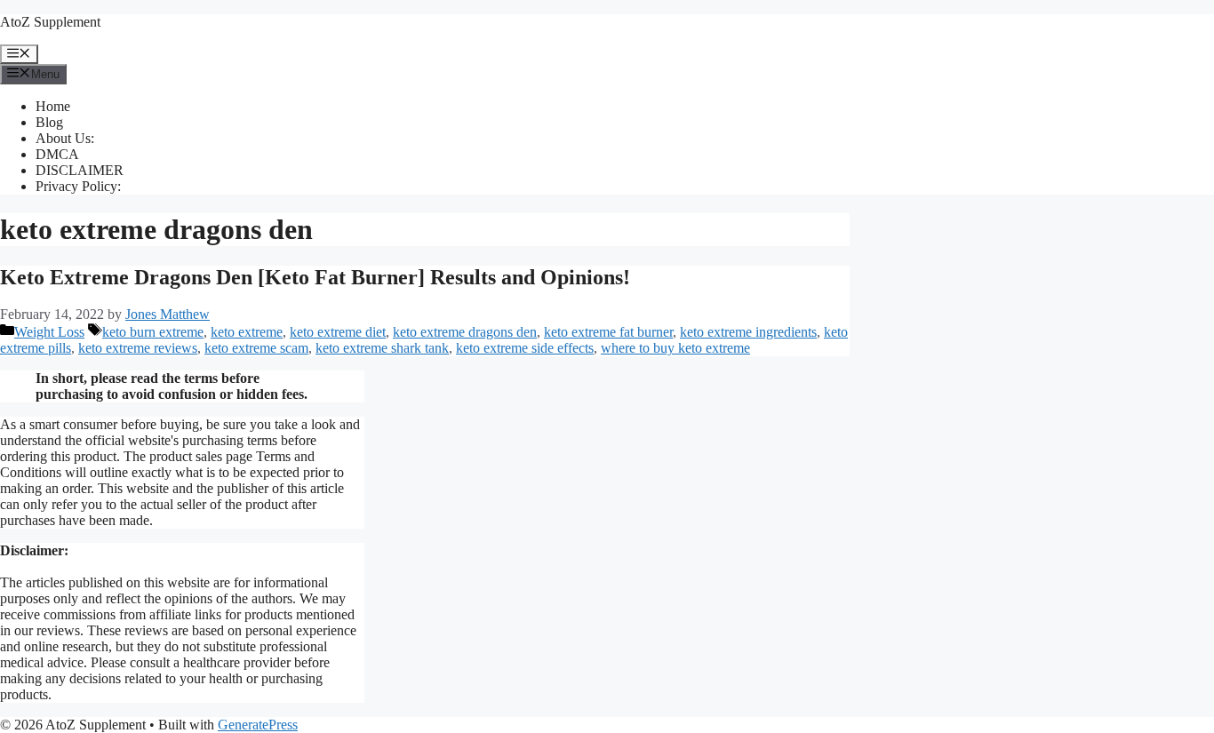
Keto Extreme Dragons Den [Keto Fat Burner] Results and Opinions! (315, 277)
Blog (49, 122)
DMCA (57, 154)
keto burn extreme (153, 331)
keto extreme (247, 331)
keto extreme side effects (525, 347)
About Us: (65, 138)
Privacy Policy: (78, 186)
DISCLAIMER (80, 170)
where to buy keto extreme (675, 347)
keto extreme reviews (137, 347)
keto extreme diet (338, 331)
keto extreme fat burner (608, 331)
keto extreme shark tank (382, 347)
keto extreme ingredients (748, 331)
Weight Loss (49, 331)
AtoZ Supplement (50, 21)
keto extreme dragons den (465, 331)
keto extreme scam (256, 347)
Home (53, 106)
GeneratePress (258, 724)
